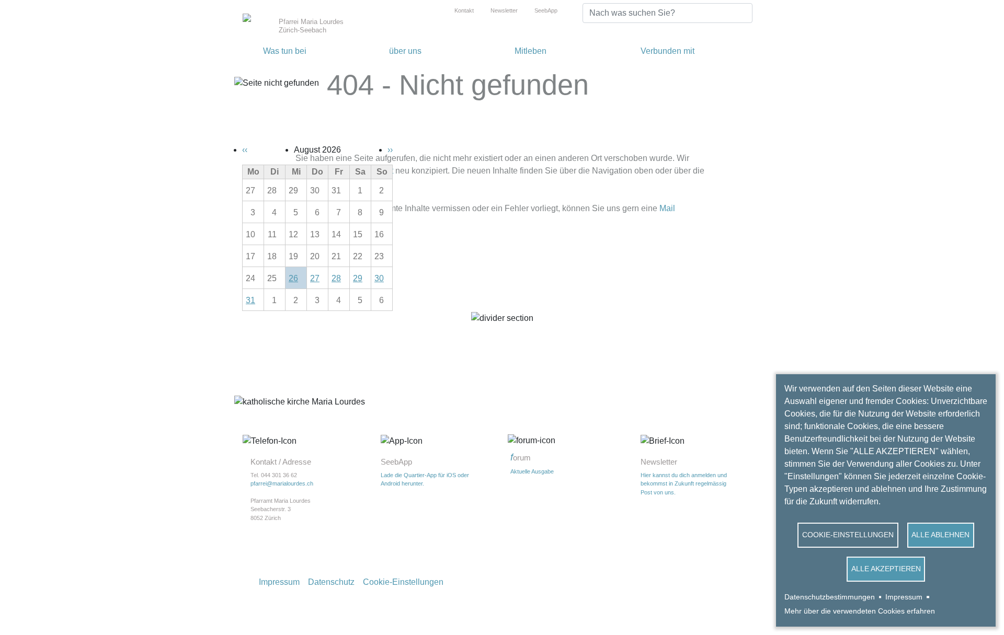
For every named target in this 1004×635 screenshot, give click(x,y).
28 (336, 278)
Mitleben (530, 51)
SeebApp (545, 10)
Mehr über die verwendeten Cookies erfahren (859, 611)
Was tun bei (284, 51)
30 (379, 278)
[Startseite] (259, 17)
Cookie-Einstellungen (848, 535)
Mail (667, 208)
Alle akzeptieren (886, 569)
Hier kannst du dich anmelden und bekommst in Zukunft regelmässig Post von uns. (684, 483)
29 (357, 278)
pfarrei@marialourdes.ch (281, 483)
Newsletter (504, 10)
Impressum (903, 597)
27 (315, 278)
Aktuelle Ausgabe (532, 471)
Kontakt (464, 10)
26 (293, 278)
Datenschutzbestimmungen (829, 597)
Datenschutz (331, 582)
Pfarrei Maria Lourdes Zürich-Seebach (311, 26)
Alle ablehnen (940, 535)
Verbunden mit (667, 51)
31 (250, 300)
